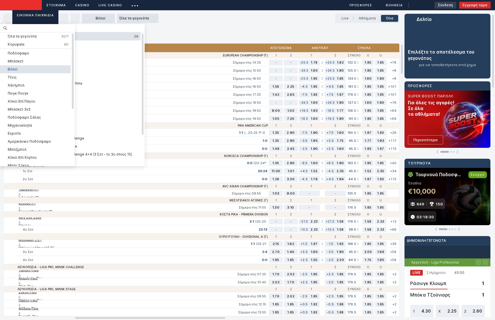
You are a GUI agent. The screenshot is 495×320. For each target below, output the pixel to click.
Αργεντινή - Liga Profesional (435, 262)
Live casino (110, 5)
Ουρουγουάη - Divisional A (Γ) (243, 236)
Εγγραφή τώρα (475, 5)
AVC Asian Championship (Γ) (245, 186)
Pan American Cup (253, 125)
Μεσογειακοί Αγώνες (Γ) (248, 200)
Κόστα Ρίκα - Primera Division (244, 214)
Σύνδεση (445, 5)
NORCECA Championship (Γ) (246, 156)
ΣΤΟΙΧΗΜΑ (56, 5)
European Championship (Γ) (245, 55)
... (135, 4)
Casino (82, 5)
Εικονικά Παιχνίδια (35, 15)
